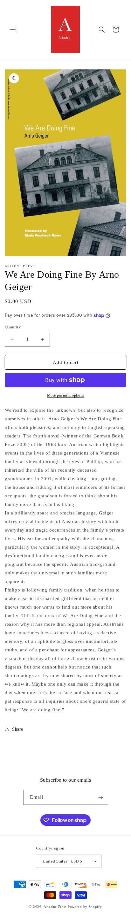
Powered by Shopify (85, 906)
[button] (13, 29)
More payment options (65, 395)
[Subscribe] (101, 797)
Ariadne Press (55, 906)
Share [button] (17, 729)
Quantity (13, 327)
